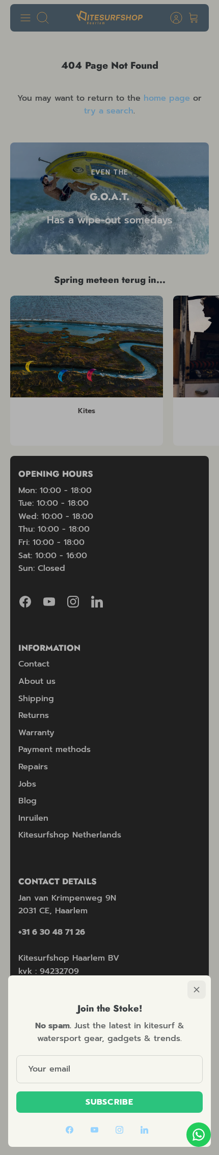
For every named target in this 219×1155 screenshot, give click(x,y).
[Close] (196, 989)
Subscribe (109, 1102)
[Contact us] (198, 1134)
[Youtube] (94, 1130)
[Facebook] (69, 1130)
